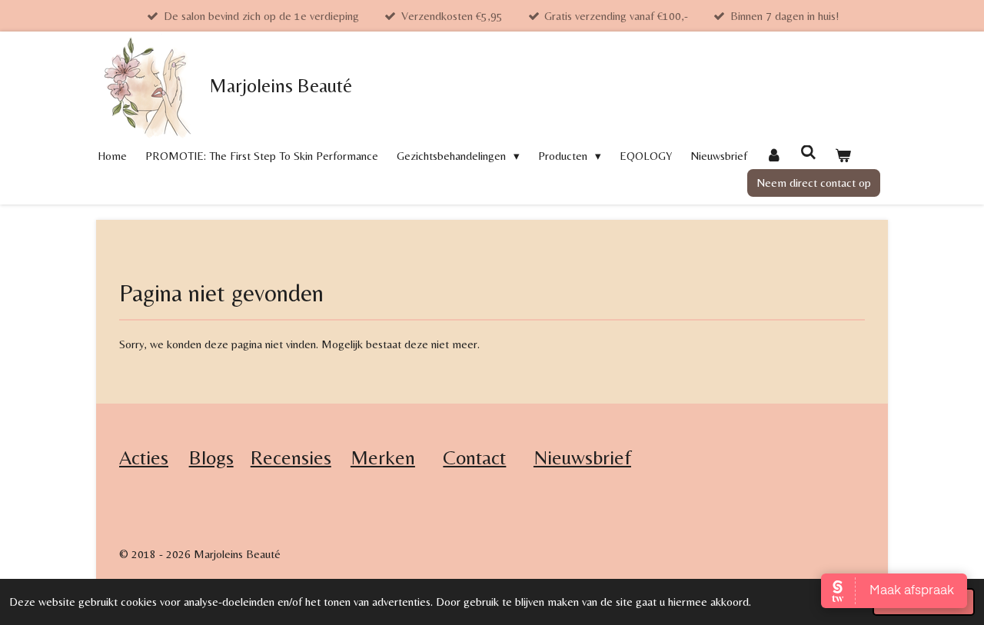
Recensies (291, 457)
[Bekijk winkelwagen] (843, 156)
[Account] (773, 156)
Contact (474, 457)
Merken (383, 457)
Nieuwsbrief (582, 457)
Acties (143, 457)
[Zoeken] (808, 152)
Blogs (211, 457)
